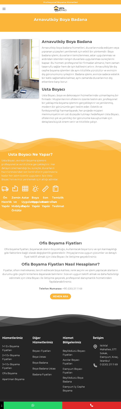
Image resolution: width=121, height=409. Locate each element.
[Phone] (91, 405)
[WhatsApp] (33, 405)
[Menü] (4, 8)
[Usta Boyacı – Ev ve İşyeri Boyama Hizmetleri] (60, 8)
